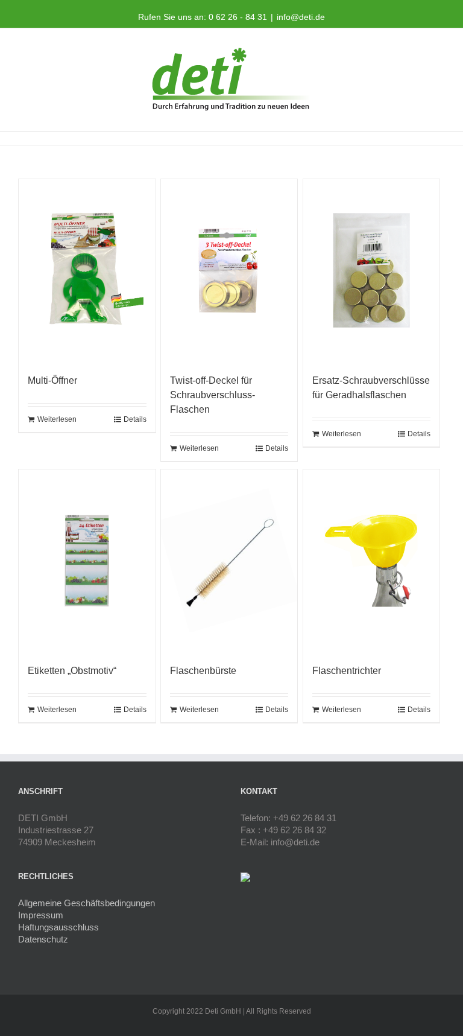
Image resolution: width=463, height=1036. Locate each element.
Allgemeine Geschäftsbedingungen (86, 903)
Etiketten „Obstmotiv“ (72, 671)
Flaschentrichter (346, 671)
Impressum (40, 915)
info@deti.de (301, 17)
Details (135, 419)
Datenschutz (43, 939)
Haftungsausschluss (58, 927)
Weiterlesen (57, 419)
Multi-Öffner (52, 380)
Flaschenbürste (203, 671)
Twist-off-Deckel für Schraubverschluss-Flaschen (212, 395)
